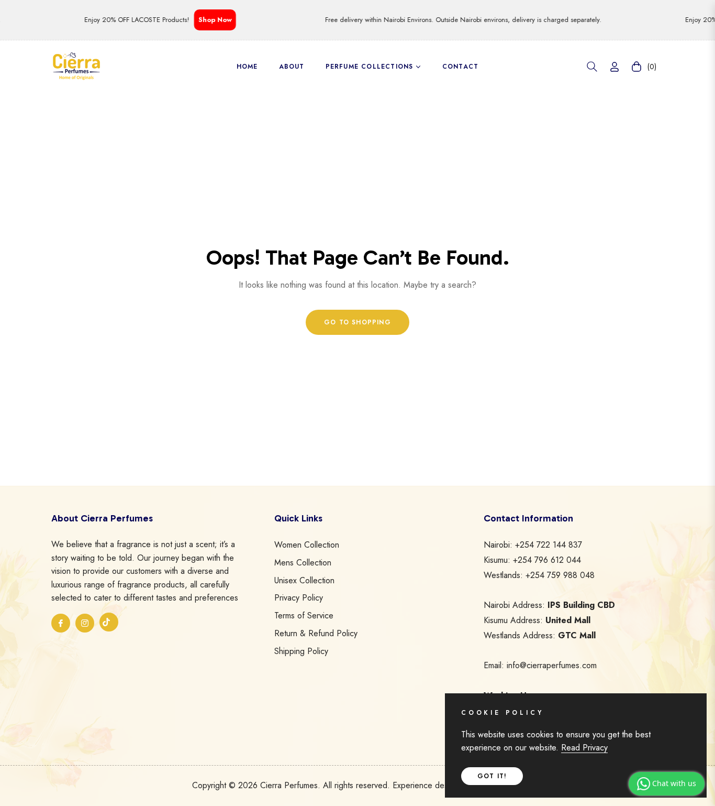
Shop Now (207, 20)
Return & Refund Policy (316, 633)
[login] (614, 66)
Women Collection (306, 545)
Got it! (492, 776)
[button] (592, 66)
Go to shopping (357, 322)
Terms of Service (303, 615)
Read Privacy (584, 748)
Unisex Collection (304, 580)
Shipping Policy (301, 651)
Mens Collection (302, 563)
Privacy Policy (298, 598)
